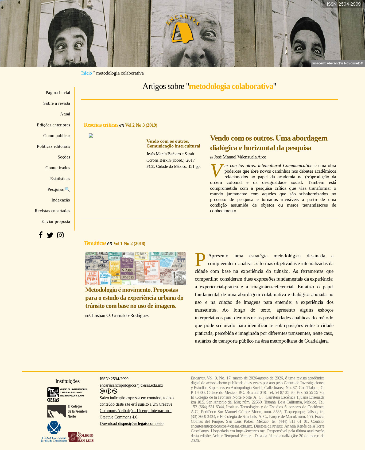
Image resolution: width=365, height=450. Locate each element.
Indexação (61, 200)
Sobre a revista (56, 103)
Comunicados (57, 167)
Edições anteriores (53, 125)
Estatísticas (60, 178)
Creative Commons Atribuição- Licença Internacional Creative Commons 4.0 (136, 410)
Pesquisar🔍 (59, 189)
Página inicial (58, 92)
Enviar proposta (55, 221)
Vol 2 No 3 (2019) (141, 125)
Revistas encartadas (52, 210)
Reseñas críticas (101, 125)
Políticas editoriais (53, 146)
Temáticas (95, 243)
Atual (65, 114)
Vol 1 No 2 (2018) (129, 243)
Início (86, 73)
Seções (64, 157)
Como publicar (56, 135)
